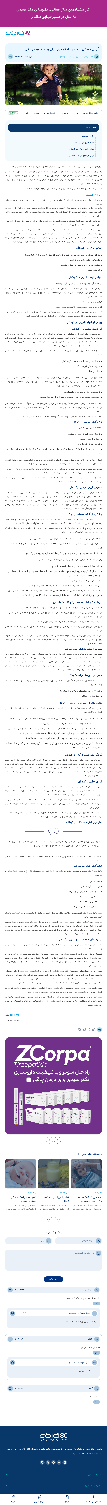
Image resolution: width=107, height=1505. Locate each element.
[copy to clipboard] (79, 1030)
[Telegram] (59, 1462)
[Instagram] (53, 1462)
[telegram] (88, 1030)
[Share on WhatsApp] (93, 1030)
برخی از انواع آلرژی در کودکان (81, 155)
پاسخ (97, 1303)
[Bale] (42, 1462)
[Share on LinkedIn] (84, 1030)
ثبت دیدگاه (53, 1279)
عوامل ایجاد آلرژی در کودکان (81, 149)
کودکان (63, 56)
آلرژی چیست (88, 136)
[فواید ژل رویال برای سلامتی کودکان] (53, 1174)
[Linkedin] (64, 1462)
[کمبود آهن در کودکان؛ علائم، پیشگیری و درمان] (20, 1174)
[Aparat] (48, 1462)
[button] (57, 1140)
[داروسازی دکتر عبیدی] (17, 33)
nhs (17, 1015)
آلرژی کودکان (74, 56)
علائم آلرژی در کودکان (84, 142)
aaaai (12, 1015)
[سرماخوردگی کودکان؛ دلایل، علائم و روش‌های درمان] (86, 1174)
